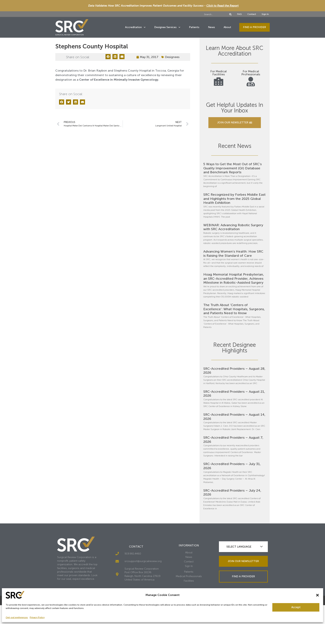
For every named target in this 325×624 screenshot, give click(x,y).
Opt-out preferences (17, 617)
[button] (317, 595)
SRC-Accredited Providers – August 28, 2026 (234, 371)
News (211, 27)
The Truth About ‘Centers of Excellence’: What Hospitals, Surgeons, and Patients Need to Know (234, 309)
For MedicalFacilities (218, 73)
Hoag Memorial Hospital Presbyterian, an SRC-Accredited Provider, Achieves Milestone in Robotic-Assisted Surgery (233, 278)
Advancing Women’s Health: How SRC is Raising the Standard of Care (233, 253)
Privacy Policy (37, 617)
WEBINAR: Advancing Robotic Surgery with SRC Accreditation (233, 227)
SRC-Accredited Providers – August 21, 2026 (234, 394)
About (227, 27)
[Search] (230, 14)
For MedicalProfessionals (250, 73)
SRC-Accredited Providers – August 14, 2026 (234, 416)
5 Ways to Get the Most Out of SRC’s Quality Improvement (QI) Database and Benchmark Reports (232, 168)
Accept (296, 607)
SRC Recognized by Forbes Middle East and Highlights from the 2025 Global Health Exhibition (234, 198)
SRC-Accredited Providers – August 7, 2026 (233, 439)
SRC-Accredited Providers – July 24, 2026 (232, 492)
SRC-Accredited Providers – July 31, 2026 (232, 466)
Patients (194, 27)
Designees (172, 57)
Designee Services (165, 27)
